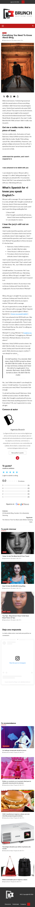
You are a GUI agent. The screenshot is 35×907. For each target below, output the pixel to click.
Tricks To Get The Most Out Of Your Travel (15, 556)
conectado (18, 633)
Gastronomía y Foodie (8, 809)
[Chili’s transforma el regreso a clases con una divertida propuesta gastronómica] (17, 801)
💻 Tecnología (6, 842)
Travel (4, 611)
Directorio (8, 904)
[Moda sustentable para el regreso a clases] (17, 866)
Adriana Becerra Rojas (8, 752)
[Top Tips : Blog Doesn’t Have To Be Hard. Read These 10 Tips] (17, 603)
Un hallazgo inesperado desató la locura (14, 750)
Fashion (5, 581)
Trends (4, 32)
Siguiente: (17, 520)
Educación (17, 777)
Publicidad (15, 904)
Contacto (23, 904)
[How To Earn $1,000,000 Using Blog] (17, 573)
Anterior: (15, 513)
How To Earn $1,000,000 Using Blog (13, 586)
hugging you (27, 333)
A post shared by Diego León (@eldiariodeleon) (17, 682)
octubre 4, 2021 (16, 40)
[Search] (33, 26)
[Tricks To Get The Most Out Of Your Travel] (17, 543)
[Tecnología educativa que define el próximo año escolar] (17, 834)
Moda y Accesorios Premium (9, 875)
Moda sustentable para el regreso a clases (14, 879)
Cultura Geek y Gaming (8, 777)
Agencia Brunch (7, 40)
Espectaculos (6, 746)
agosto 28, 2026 (18, 752)
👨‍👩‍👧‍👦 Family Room (18, 809)
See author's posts (17, 453)
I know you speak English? (19, 314)
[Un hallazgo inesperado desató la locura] (17, 737)
